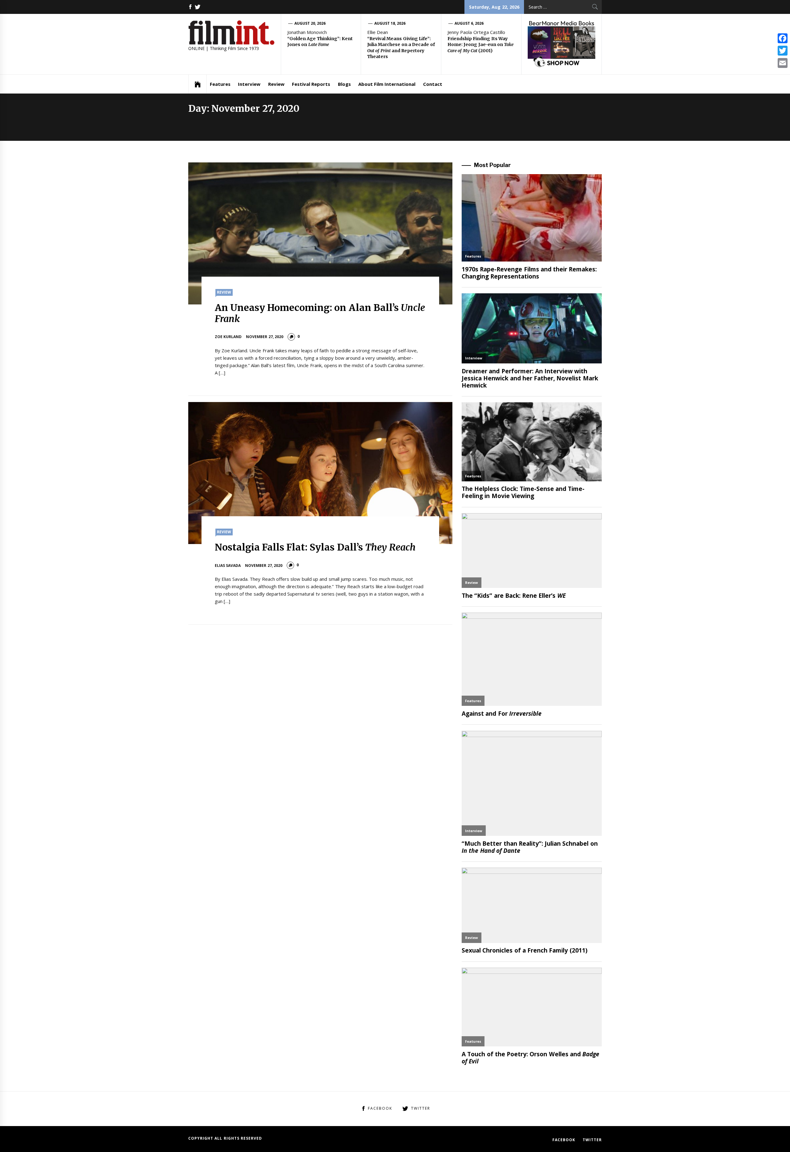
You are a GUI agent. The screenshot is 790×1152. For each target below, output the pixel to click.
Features (220, 84)
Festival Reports (311, 84)
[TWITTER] (197, 7)
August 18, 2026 (390, 23)
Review (276, 84)
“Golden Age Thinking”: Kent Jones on (320, 42)
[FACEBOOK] (190, 7)
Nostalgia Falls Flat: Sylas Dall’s (315, 547)
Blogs (344, 84)
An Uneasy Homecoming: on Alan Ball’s (320, 313)
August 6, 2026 (469, 23)
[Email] (782, 63)
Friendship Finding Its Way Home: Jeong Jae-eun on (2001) (480, 44)
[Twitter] (782, 50)
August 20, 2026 (310, 23)
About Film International (387, 84)
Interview (249, 84)
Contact (432, 84)
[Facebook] (782, 38)
